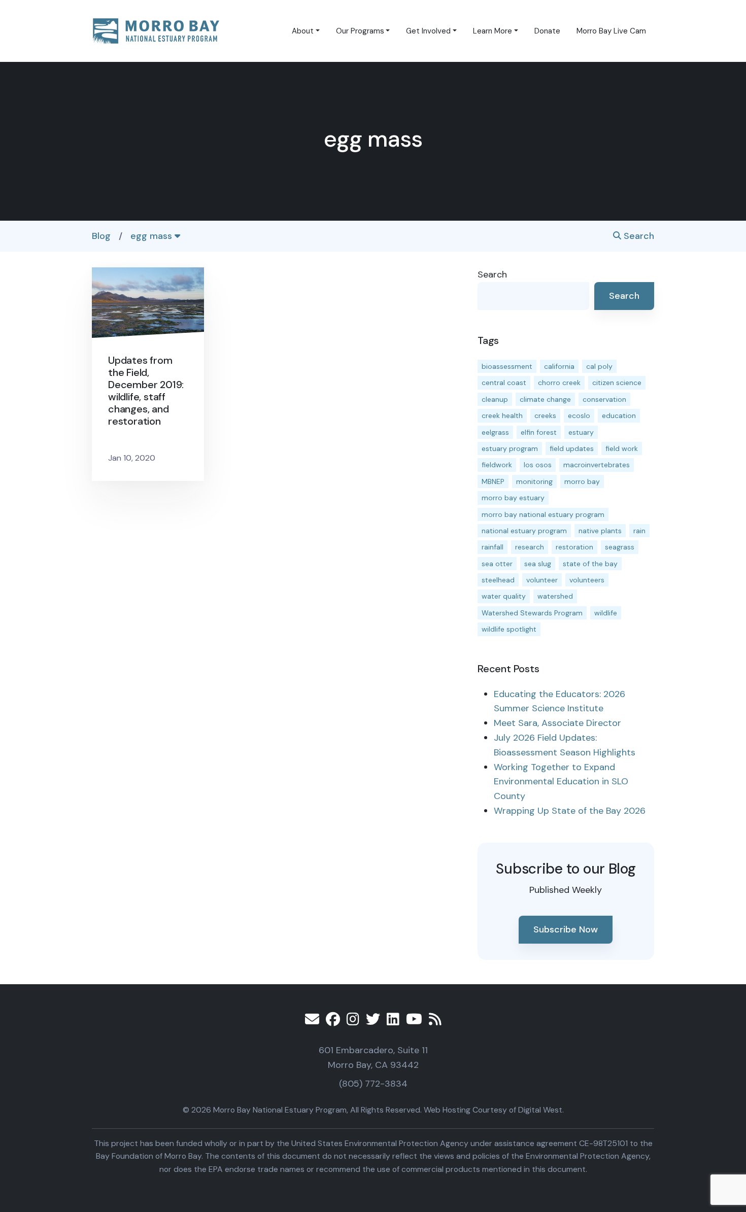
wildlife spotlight (509, 629)
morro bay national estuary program (543, 514)
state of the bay (590, 563)
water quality (504, 596)
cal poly (599, 366)
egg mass (152, 236)
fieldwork (497, 464)
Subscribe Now (565, 929)
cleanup (495, 399)
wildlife (605, 612)
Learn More (492, 31)
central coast (504, 382)
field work (621, 448)
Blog (101, 236)
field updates (572, 448)
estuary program (510, 448)
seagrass (619, 546)
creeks (545, 415)
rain (639, 530)
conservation (604, 399)
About (303, 31)
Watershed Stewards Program (532, 612)
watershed (555, 596)
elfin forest (539, 432)
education (619, 415)
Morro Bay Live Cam (611, 31)
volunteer (542, 579)
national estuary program (524, 530)
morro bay (582, 481)
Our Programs (360, 31)
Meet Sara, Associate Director (557, 723)
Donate (547, 31)
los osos (538, 464)
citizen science (616, 382)
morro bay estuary (513, 497)
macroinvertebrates (596, 464)
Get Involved (428, 31)
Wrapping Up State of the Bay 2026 (570, 811)
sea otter (497, 563)
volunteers (586, 579)
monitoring (534, 481)
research (529, 546)
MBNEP (493, 481)
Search (637, 236)
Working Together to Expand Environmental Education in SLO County (561, 782)
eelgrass (495, 432)
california (559, 366)
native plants (600, 530)
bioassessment (507, 366)
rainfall (492, 546)
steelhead (498, 579)
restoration (574, 546)
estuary (581, 432)
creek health (502, 415)
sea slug (537, 563)
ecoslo (579, 415)
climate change (545, 399)
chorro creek (559, 382)
